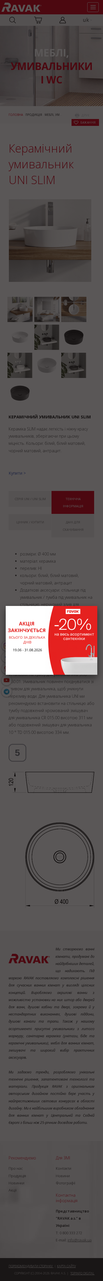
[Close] (97, 606)
